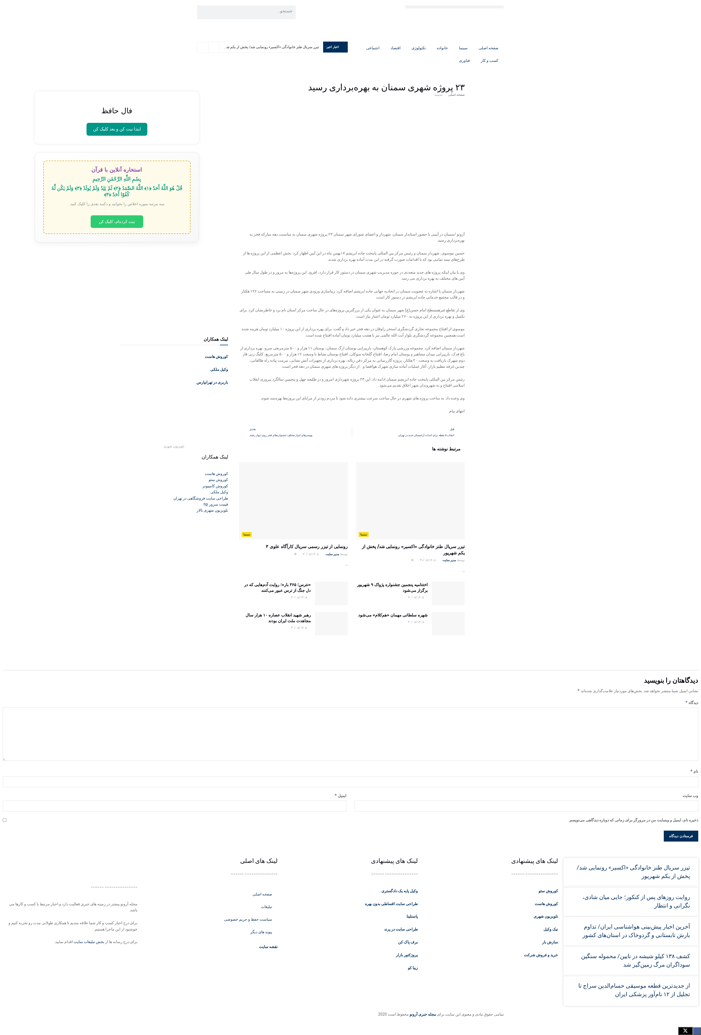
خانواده (442, 48)
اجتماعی (373, 48)
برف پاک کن (408, 942)
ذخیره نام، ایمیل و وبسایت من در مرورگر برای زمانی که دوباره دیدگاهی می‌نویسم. (633, 820)
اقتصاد (395, 48)
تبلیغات (266, 906)
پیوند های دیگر (261, 932)
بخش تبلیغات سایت (89, 942)
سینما (463, 48)
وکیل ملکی (219, 369)
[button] (454, 6)
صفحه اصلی (488, 48)
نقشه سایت (268, 946)
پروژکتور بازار (407, 955)
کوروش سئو (548, 891)
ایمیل (340, 795)
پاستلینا (412, 916)
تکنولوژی (419, 48)
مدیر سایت (449, 560)
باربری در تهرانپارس (212, 382)
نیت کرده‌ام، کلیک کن (117, 221)
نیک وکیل (551, 929)
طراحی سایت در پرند (401, 929)
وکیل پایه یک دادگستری (399, 891)
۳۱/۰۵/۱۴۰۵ (428, 560)
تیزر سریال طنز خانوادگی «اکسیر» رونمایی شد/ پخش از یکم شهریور (268, 47)
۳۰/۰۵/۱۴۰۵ (311, 554)
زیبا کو (413, 968)
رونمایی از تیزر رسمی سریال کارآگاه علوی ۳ (307, 546)
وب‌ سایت (690, 795)
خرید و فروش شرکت (541, 955)
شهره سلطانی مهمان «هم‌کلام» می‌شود (393, 614)
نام (694, 771)
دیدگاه (691, 702)
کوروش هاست (216, 356)
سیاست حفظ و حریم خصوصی (248, 919)
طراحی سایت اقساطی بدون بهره (391, 903)
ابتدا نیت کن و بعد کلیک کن (117, 129)
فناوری (464, 60)
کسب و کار (489, 60)
